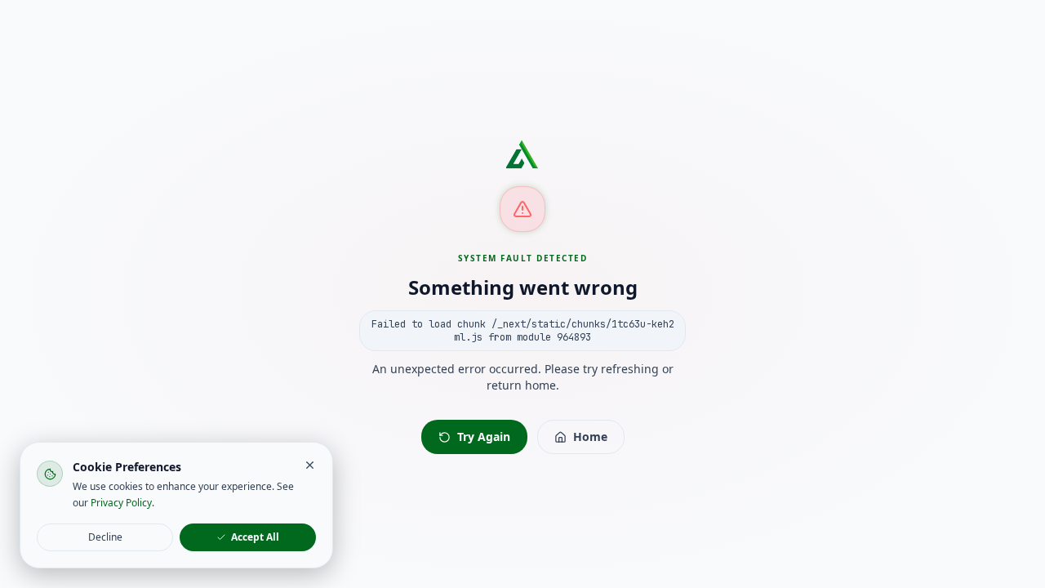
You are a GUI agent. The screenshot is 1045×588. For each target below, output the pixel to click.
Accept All (255, 537)
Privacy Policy (121, 503)
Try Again (483, 436)
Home (590, 436)
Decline (105, 537)
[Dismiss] (310, 465)
